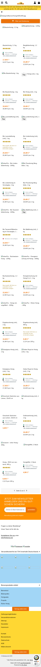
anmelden (31, 510)
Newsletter (4, 624)
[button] (35, 3)
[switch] (36, 664)
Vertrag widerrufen (20, 609)
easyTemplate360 (25, 663)
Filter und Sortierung (22, 21)
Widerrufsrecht (6, 647)
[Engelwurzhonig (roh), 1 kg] (10, 311)
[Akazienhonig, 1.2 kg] (10, 34)
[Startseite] (1, 12)
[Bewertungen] (7, 49)
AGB (2, 643)
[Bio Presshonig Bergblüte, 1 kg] (31, 171)
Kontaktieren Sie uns (8, 535)
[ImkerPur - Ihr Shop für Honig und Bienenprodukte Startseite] (20, 2)
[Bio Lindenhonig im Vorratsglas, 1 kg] (10, 171)
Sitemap (4, 620)
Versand (32, 660)
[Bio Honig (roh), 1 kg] (31, 80)
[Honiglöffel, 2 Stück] (31, 451)
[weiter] (26, 490)
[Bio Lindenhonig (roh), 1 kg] (31, 125)
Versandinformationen (8, 617)
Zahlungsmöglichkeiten (8, 614)
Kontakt (3, 633)
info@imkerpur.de (7, 537)
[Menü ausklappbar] (2, 3)
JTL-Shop (24, 665)
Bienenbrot (4, 590)
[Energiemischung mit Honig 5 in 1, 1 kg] (31, 264)
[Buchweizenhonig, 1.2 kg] (10, 264)
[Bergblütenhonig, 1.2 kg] (31, 34)
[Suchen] (6, 3)
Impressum (5, 627)
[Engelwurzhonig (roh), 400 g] (31, 311)
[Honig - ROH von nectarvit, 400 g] (10, 451)
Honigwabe (5, 597)
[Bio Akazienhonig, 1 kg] (10, 80)
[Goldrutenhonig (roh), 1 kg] (31, 404)
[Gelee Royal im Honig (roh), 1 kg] (31, 357)
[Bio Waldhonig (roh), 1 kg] (31, 218)
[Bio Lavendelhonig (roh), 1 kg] (10, 125)
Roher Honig (5, 603)
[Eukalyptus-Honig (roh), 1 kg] (10, 357)
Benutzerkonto (6, 637)
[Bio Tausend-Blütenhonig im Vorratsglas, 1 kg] (10, 218)
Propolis (3, 600)
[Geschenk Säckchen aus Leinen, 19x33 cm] (10, 404)
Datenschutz (5, 640)
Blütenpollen (5, 594)
